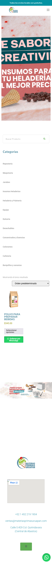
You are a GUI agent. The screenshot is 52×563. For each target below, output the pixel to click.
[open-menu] (47, 10)
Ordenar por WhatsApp (14, 339)
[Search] (44, 139)
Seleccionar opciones (11, 331)
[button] (46, 557)
